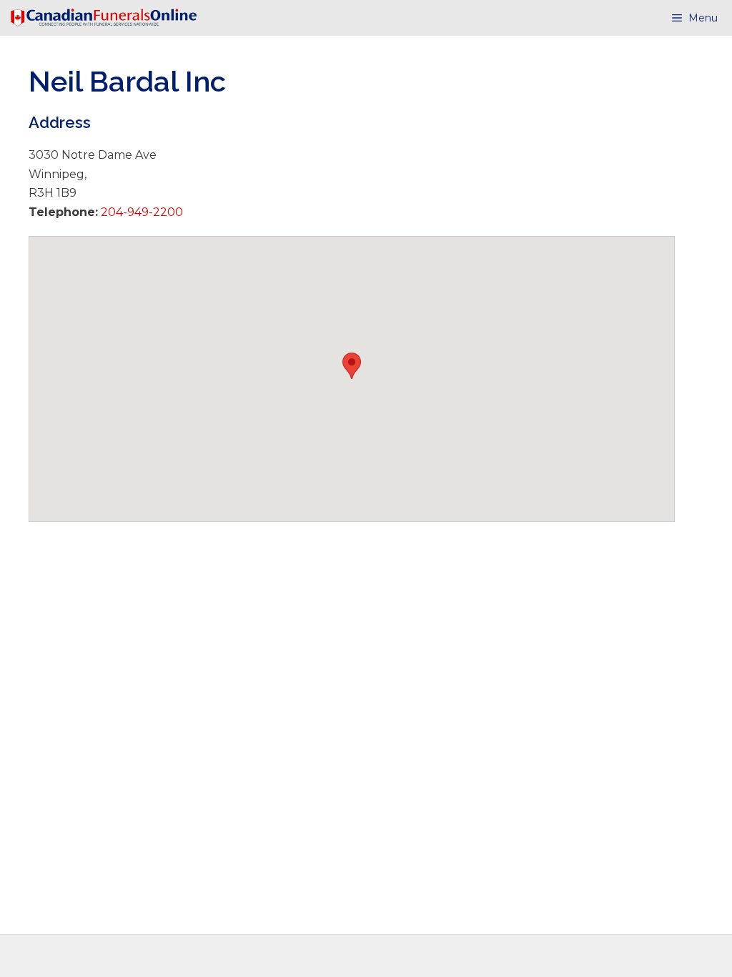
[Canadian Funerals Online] (103, 18)
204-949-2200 (140, 212)
